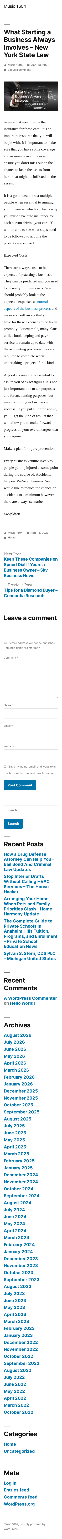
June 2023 (15, 1300)
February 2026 (19, 1077)
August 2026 (17, 1035)
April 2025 (15, 1146)
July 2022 (14, 1377)
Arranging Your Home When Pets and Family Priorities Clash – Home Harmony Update (28, 906)
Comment (11, 657)
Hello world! (22, 1003)
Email (8, 725)
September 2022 (21, 1363)
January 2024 (18, 1251)
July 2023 (14, 1293)
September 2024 (22, 1195)
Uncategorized (19, 1451)
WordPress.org (19, 1504)
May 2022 (14, 1391)
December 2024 (21, 1174)
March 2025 (16, 1153)
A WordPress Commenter (30, 998)
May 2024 (14, 1223)
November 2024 (21, 1181)
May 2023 (14, 1307)
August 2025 (17, 1119)
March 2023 (16, 1321)
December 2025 (21, 1091)
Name (8, 705)
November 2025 (21, 1098)
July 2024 (14, 1209)
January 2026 (18, 1084)
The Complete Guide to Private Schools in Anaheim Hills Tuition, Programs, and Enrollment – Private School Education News (31, 933)
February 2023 (19, 1328)
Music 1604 (15, 6)
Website (9, 746)
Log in (10, 1483)
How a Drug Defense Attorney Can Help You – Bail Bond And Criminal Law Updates (29, 862)
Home (12, 537)
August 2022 (17, 1370)
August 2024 (18, 1202)
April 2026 (15, 1063)
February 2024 (19, 1244)
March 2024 (16, 1237)
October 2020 (18, 1412)
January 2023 (18, 1335)
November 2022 (21, 1349)
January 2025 (18, 1167)
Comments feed (21, 1497)
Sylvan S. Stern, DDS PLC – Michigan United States (30, 956)
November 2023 (21, 1265)
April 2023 (15, 1314)
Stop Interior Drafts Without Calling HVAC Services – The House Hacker (27, 884)
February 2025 (19, 1160)
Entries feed (16, 1489)
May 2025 (14, 1139)
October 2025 (18, 1104)
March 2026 (16, 1070)
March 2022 (16, 1405)
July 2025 (14, 1125)
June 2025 (15, 1132)
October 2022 (18, 1356)
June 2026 (15, 1049)
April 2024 (15, 1230)
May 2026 (14, 1056)
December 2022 (21, 1342)
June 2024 (15, 1216)
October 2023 (18, 1272)
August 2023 (17, 1286)
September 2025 (21, 1111)
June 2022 (15, 1384)
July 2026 (14, 1042)
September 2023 (21, 1279)
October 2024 (18, 1188)
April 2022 (15, 1398)
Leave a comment (19, 69)
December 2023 (21, 1258)
